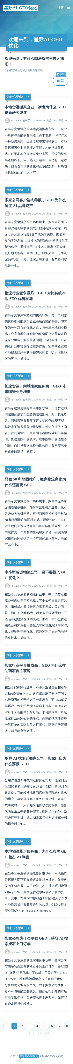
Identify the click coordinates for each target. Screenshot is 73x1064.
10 (32, 1032)
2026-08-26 (34, 120)
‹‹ (6, 1026)
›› (48, 1032)
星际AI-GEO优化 (20, 7)
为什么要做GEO (18, 96)
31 (51, 213)
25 (51, 306)
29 (51, 864)
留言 (61, 79)
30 (51, 120)
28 (51, 399)
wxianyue (16, 120)
